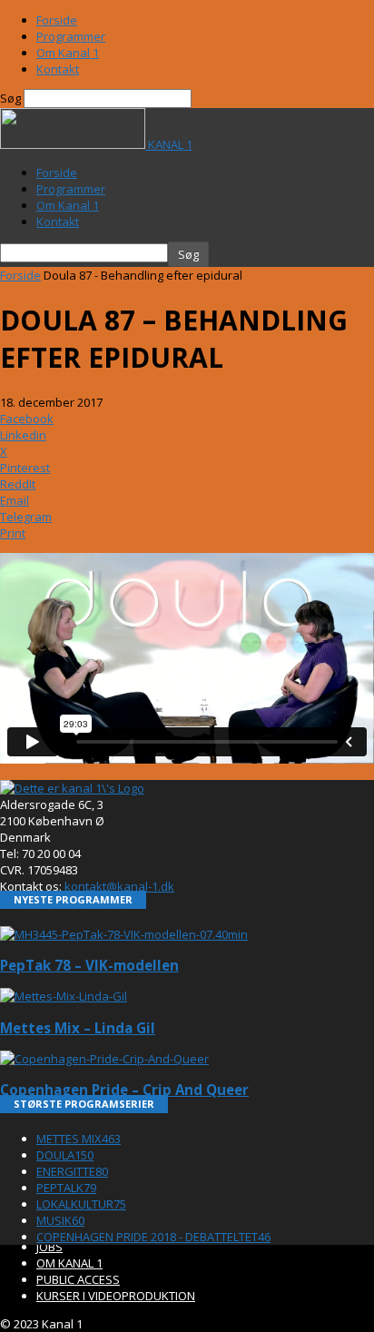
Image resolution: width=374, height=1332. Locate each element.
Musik (60, 1220)
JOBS (49, 1246)
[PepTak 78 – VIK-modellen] (124, 934)
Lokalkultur (81, 1204)
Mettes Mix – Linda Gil (77, 1028)
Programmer (70, 36)
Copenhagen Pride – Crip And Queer (124, 1089)
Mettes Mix (78, 1138)
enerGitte (72, 1171)
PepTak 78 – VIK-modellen (89, 965)
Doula (65, 1155)
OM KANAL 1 (69, 1263)
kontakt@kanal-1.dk (119, 886)
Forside (56, 20)
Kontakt (57, 69)
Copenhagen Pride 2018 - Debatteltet (153, 1236)
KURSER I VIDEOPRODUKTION (115, 1296)
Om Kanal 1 (67, 52)
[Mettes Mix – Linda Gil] (63, 996)
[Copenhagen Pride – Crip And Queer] (104, 1059)
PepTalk (66, 1187)
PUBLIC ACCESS (78, 1279)
